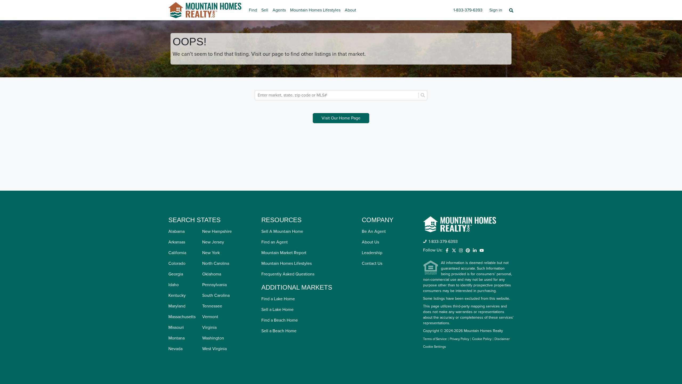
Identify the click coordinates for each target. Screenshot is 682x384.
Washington (213, 338)
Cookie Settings (434, 347)
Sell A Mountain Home (282, 231)
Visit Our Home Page (341, 118)
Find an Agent (274, 242)
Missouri (176, 327)
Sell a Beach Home (279, 331)
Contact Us (372, 263)
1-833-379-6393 (467, 10)
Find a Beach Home (279, 320)
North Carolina (215, 263)
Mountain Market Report (283, 252)
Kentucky (177, 295)
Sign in (495, 10)
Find (253, 10)
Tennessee (212, 306)
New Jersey (213, 242)
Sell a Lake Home (277, 309)
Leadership (372, 252)
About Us (370, 242)
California (177, 252)
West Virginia (214, 348)
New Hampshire (217, 231)
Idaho (173, 284)
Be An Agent (374, 231)
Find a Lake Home (278, 299)
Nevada (175, 348)
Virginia (209, 327)
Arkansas (176, 242)
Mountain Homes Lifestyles (315, 10)
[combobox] (337, 95)
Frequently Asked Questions (287, 274)
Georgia (175, 274)
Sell (264, 10)
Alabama (176, 231)
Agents (279, 10)
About (350, 10)
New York (211, 252)
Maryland (176, 306)
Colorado (176, 263)
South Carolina (216, 295)
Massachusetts (182, 316)
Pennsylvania (214, 284)
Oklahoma (211, 274)
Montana (176, 338)
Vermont (210, 316)
